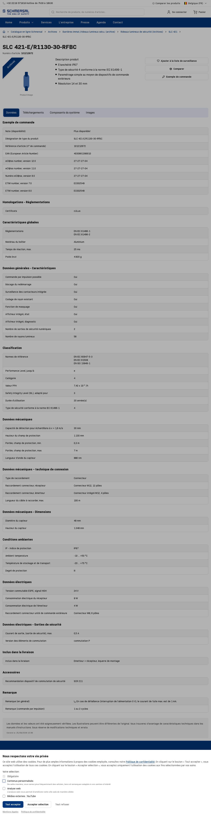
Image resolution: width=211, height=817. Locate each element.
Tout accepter (13, 804)
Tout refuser (62, 804)
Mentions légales (10, 811)
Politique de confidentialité (140, 761)
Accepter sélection (38, 804)
